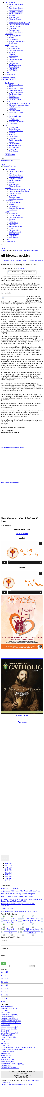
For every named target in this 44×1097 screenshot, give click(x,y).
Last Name (4, 948)
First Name (4, 941)
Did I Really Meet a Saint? (9, 888)
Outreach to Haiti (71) (8, 1051)
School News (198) (7, 1061)
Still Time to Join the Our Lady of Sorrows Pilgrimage (18, 894)
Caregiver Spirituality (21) (9, 1019)
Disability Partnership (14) (9, 1027)
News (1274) (5, 1045)
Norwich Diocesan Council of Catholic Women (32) (18, 1047)
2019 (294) (8, 876)
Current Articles (9, 260)
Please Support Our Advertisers (10, 482)
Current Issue (22, 715)
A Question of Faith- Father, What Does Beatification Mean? (20, 891)
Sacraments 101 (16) (7, 1059)
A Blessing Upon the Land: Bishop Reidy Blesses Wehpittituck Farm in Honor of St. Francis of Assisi (21, 900)
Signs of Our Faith (7, 908)
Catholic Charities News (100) (11, 1021)
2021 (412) (8, 873)
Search (25, 260)
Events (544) (5, 1031)
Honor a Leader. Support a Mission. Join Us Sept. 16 (18, 896)
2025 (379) (8, 865)
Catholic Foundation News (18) (11, 1023)
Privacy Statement (33, 1080)
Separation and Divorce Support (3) (12, 1064)
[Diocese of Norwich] (8, 78)
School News (22, 268)
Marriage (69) (5, 1043)
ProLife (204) (5, 1053)
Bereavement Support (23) (9, 1014)
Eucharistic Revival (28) (9, 1029)
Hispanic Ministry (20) (8, 1037)
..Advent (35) (5, 1057)
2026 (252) (8, 863)
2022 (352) (8, 871)
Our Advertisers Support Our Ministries (12, 447)
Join (3, 963)
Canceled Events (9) (7, 1017)
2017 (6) (7, 880)
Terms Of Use (5, 1082)
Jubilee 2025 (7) (6, 1039)
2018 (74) (8, 878)
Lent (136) (4, 1041)
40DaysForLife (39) (7, 1006)
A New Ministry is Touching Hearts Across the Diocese (19, 911)
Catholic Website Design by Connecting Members (17, 1084)
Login (3, 164)
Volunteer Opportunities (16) (10, 1068)
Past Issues (22, 722)
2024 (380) (8, 867)
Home (3, 250)
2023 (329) (8, 869)
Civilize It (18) (5, 1025)
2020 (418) (8, 874)
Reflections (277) (6, 1055)
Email (3, 955)
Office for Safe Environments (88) (12, 1049)
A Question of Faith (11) (9, 1008)
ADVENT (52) (6, 1012)
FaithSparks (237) (6, 1035)
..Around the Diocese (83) (9, 1033)
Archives (18, 260)
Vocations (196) (6, 1066)
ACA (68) (4, 1010)
